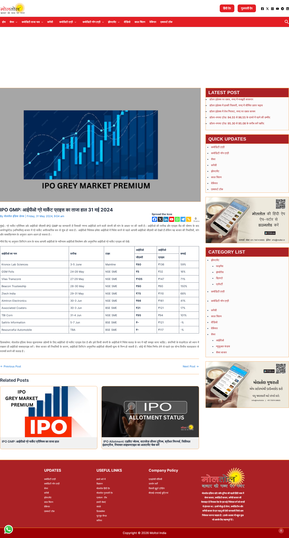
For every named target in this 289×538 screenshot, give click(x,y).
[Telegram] (282, 8)
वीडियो (127, 22)
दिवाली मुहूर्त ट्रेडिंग (157, 488)
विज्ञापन (100, 483)
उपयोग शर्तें (153, 483)
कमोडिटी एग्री (66, 22)
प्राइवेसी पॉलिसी (155, 479)
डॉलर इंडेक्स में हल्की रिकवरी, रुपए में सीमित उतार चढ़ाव (236, 105)
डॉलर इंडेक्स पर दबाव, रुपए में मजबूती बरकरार (231, 99)
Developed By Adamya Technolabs (168, 500)
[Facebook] (262, 8)
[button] (15, 22)
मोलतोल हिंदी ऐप (103, 488)
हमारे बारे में (101, 479)
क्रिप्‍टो (219, 278)
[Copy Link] (188, 219)
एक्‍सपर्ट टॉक (166, 22)
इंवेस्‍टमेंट (112, 22)
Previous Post (10, 366)
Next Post (191, 366)
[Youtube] (277, 8)
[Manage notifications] (281, 530)
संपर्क (99, 506)
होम (4, 22)
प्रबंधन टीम (102, 497)
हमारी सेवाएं (101, 502)
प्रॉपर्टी (219, 284)
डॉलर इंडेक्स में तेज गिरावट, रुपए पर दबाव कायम (232, 111)
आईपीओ (220, 340)
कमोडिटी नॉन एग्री (92, 22)
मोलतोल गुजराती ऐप (105, 492)
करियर (99, 520)
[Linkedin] (287, 8)
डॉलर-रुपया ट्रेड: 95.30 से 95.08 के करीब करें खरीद (236, 123)
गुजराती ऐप (247, 8)
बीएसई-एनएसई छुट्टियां (158, 492)
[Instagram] (272, 8)
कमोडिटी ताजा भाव (31, 22)
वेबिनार (153, 22)
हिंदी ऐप (227, 8)
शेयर (12, 22)
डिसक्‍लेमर (101, 511)
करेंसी (50, 22)
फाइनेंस (219, 266)
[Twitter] (267, 8)
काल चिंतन (140, 22)
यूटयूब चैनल (102, 515)
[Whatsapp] (177, 219)
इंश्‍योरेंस (220, 272)
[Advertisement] (144, 52)
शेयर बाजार (221, 352)
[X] (160, 219)
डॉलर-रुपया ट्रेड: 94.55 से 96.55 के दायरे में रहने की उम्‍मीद (239, 117)
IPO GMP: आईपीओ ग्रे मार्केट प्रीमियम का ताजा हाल (30, 441)
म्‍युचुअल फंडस (223, 346)
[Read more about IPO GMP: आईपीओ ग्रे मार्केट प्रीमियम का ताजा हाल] (48, 411)
